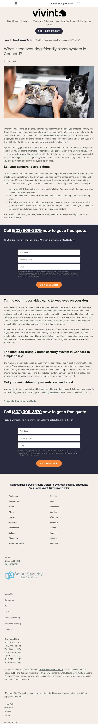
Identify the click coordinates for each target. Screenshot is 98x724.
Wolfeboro (54, 517)
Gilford (53, 527)
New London (14, 501)
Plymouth (54, 522)
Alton (11, 512)
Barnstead (54, 506)
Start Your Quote (49, 284)
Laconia (53, 538)
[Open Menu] (16, 3)
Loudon (53, 512)
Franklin (53, 533)
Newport (12, 517)
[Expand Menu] (27, 18)
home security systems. (56, 135)
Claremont (13, 538)
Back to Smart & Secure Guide (21, 400)
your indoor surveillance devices (25, 154)
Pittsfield (54, 543)
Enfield (53, 501)
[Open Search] (78, 3)
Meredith (13, 522)
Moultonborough (16, 543)
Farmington (14, 527)
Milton (11, 506)
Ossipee (53, 496)
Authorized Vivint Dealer (51, 669)
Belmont (12, 533)
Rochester (13, 496)
